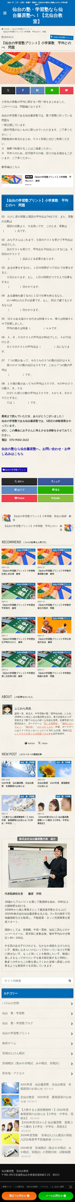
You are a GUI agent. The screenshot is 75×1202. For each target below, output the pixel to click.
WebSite (31, 743)
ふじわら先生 (22, 708)
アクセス (44, 1186)
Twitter (45, 743)
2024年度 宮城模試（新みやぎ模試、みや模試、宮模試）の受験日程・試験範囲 (45, 1152)
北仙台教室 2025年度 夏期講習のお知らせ (45, 1099)
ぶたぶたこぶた (45, 726)
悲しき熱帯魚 (51, 723)
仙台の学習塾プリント (15, 469)
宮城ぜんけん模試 (13, 1053)
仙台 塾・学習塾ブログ (17, 1023)
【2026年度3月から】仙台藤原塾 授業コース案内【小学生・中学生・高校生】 (46, 1126)
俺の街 (29, 726)
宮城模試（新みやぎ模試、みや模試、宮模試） (31, 1063)
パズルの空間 (10, 1003)
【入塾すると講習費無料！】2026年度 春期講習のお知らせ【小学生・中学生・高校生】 (46, 1114)
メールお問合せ (54, 1195)
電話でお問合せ (17, 1195)
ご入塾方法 (19, 1186)
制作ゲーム (9, 1043)
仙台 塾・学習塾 (13, 1013)
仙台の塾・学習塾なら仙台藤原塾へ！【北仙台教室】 (37, 15)
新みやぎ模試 (32, 1186)
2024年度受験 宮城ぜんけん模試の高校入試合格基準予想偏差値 (46, 1137)
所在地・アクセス (13, 1073)
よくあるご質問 (58, 1186)
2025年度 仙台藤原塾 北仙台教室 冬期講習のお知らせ (45, 1086)
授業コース (7, 1186)
